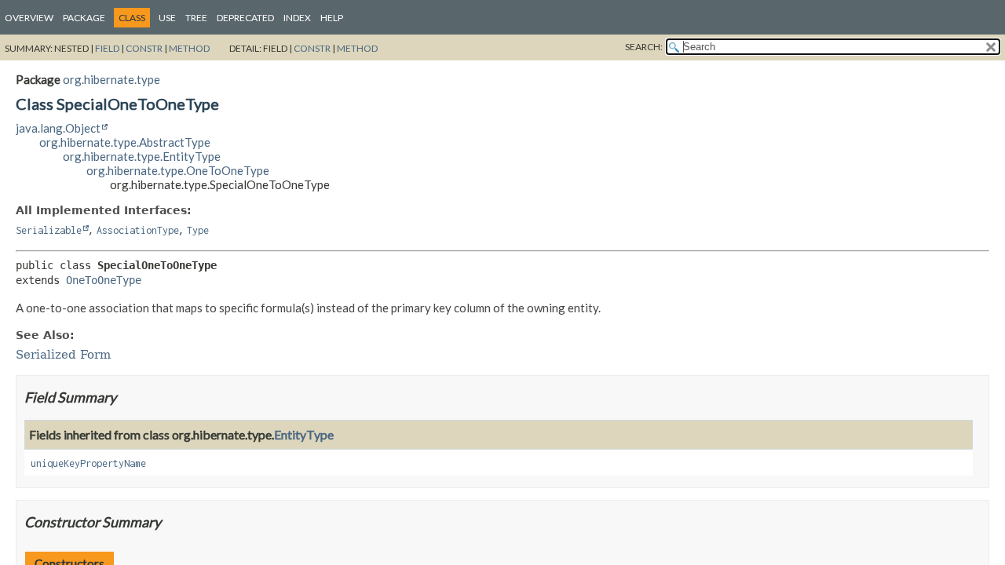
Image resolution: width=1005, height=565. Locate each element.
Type (198, 230)
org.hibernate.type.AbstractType (124, 142)
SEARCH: (644, 47)
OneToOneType (103, 280)
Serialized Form (63, 355)
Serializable (49, 230)
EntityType (304, 434)
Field (107, 48)
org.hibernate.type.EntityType (142, 156)
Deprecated (245, 18)
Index (297, 18)
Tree (196, 18)
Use (167, 18)
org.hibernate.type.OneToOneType (177, 170)
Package (84, 18)
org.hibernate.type (111, 79)
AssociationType (138, 230)
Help (331, 18)
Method (189, 48)
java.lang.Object (58, 128)
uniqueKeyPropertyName (88, 463)
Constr (144, 48)
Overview (29, 18)
